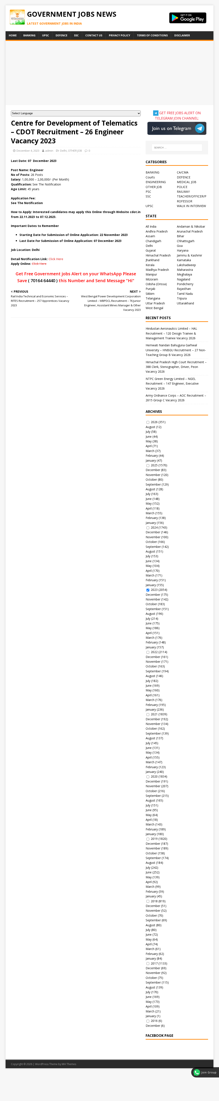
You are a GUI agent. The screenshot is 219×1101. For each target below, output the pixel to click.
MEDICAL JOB (186, 182)
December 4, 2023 (27, 151)
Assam (150, 236)
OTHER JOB (75, 151)
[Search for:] (177, 147)
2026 (154, 422)
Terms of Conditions (152, 35)
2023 (154, 590)
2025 (154, 465)
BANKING (152, 172)
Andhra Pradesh (157, 231)
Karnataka (184, 260)
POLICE (182, 187)
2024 (154, 527)
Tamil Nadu (185, 294)
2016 (154, 1021)
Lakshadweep (186, 265)
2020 (154, 776)
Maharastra (185, 270)
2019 (154, 839)
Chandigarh (153, 241)
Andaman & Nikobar (191, 226)
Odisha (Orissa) (156, 284)
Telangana (153, 298)
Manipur (151, 274)
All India (151, 226)
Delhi (63, 151)
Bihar (180, 236)
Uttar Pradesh (155, 303)
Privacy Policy (119, 35)
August (150, 427)
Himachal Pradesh (158, 255)
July (148, 432)
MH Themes (69, 1064)
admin (49, 151)
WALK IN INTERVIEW (191, 206)
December (153, 470)
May (149, 441)
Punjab (150, 289)
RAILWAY (183, 192)
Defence (61, 35)
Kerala (150, 265)
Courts (150, 177)
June (149, 436)
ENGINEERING (156, 182)
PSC (148, 192)
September (153, 484)
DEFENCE (183, 177)
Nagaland (183, 279)
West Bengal (154, 308)
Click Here (56, 259)
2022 (154, 652)
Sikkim (150, 294)
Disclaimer (182, 35)
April (149, 446)
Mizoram (152, 279)
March (150, 451)
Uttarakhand (185, 303)
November (153, 475)
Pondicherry (185, 284)
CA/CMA (182, 172)
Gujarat (151, 250)
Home (13, 35)
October (151, 479)
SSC (76, 35)
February (152, 455)
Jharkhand (152, 260)
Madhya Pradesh (157, 270)
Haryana (182, 250)
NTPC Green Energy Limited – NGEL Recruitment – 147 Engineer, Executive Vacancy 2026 (172, 383)
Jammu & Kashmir (189, 255)
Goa (180, 246)
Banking (29, 35)
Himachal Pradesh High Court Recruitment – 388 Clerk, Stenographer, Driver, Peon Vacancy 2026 (176, 367)
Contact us (93, 35)
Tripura (182, 298)
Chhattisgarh (185, 241)
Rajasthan (184, 289)
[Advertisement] (110, 73)
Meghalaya (184, 274)
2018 (154, 901)
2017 (154, 963)
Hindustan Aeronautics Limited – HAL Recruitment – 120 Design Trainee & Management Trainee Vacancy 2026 (171, 333)
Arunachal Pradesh (190, 231)
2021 (154, 714)
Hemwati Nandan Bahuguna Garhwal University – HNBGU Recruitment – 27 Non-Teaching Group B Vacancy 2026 (176, 350)
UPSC (45, 35)
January (151, 460)
